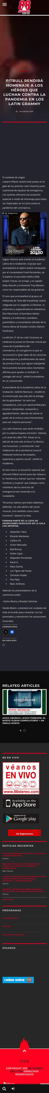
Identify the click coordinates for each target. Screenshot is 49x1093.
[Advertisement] (24, 40)
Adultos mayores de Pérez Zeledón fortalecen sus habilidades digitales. (24, 890)
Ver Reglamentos (24, 833)
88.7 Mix (7, 926)
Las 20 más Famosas (13, 935)
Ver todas (8, 900)
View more (25, 702)
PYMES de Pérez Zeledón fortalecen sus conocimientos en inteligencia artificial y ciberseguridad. (24, 879)
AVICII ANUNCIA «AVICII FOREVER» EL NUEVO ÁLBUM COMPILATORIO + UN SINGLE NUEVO (24, 721)
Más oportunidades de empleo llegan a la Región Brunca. (24, 855)
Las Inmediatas (11, 918)
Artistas (24, 71)
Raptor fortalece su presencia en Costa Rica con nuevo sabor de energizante (21, 866)
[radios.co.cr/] (18, 982)
